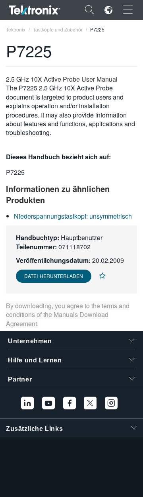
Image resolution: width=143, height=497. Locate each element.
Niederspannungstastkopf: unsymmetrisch (73, 216)
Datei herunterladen (53, 275)
